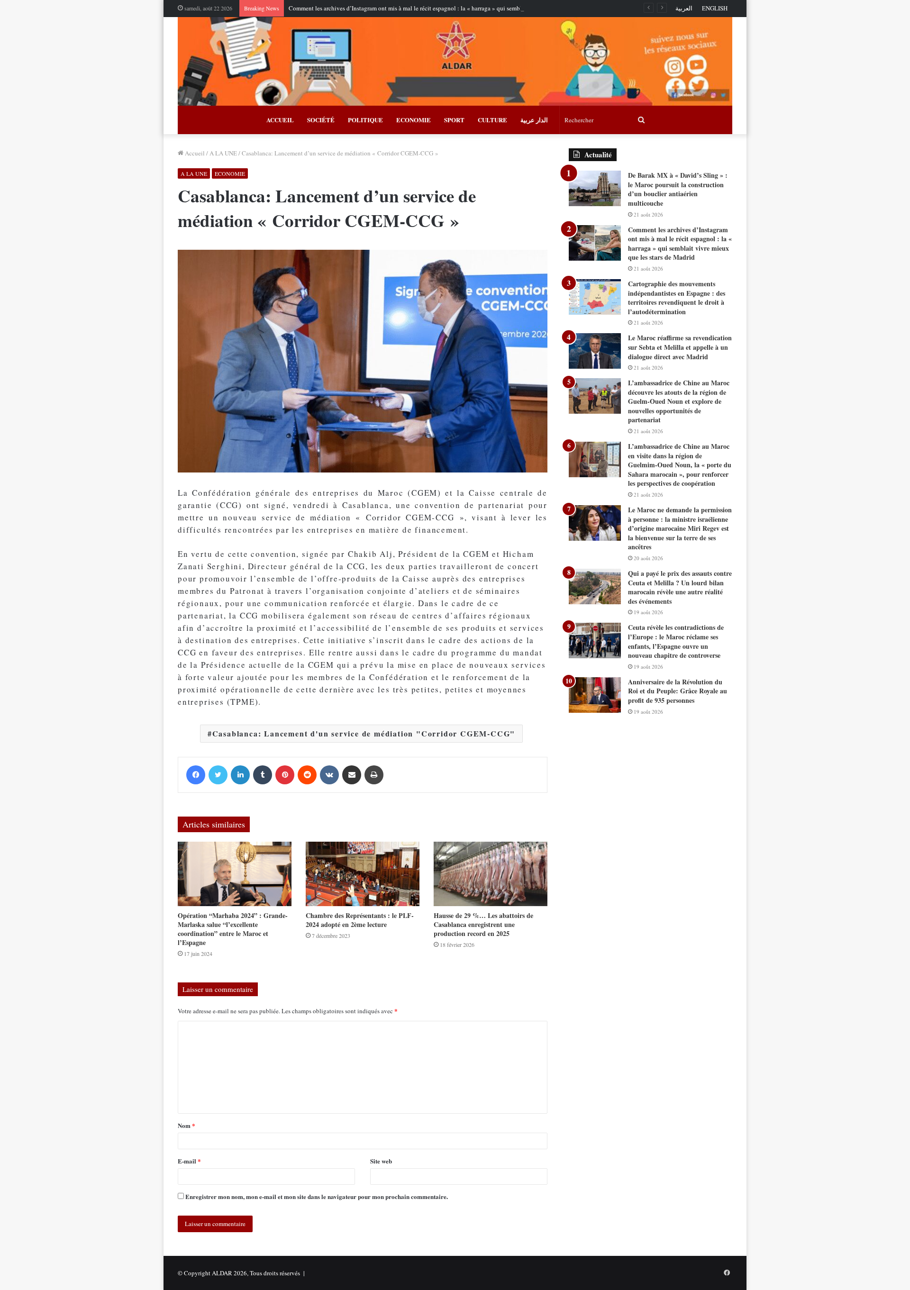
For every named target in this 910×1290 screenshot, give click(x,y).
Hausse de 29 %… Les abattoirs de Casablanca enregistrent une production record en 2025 (483, 924)
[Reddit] (307, 774)
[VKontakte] (329, 774)
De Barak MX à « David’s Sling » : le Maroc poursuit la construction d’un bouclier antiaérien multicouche (678, 189)
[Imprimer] (373, 774)
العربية (683, 8)
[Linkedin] (240, 774)
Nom (186, 1125)
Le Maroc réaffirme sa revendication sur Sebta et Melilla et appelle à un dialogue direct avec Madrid (680, 347)
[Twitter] (218, 774)
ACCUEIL (280, 119)
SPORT (454, 119)
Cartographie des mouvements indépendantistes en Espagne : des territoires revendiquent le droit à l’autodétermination (676, 298)
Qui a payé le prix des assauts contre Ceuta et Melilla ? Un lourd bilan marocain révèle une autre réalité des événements (680, 587)
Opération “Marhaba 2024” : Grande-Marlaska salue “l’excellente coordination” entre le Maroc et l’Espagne (233, 928)
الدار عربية (534, 119)
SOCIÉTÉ (321, 119)
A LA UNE (223, 153)
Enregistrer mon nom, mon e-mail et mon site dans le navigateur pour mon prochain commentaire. (316, 1196)
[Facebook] (195, 774)
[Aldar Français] (455, 61)
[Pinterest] (284, 774)
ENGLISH (715, 8)
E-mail (189, 1160)
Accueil (194, 153)
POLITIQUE (365, 119)
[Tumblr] (262, 774)
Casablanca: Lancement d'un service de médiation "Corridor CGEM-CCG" (364, 733)
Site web (381, 1160)
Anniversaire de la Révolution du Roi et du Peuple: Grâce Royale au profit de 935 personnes (677, 691)
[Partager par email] (351, 774)
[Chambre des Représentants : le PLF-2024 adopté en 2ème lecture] (362, 874)
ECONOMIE (413, 119)
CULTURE (492, 119)
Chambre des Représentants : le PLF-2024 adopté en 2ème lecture (360, 919)
